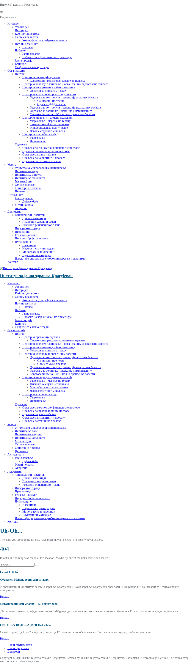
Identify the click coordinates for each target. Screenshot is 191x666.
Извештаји (29, 245)
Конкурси (21, 63)
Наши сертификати (19, 644)
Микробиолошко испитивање (49, 127)
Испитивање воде (26, 171)
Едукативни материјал (36, 255)
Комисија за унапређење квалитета (44, 40)
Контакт (12, 261)
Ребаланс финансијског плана (41, 225)
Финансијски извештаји (30, 214)
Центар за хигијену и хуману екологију (47, 117)
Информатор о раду (27, 228)
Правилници (23, 231)
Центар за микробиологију (39, 134)
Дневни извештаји (34, 218)
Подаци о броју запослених (32, 238)
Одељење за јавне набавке (39, 154)
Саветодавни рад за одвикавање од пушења (57, 80)
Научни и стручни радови (38, 248)
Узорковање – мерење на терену (50, 120)
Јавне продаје (23, 60)
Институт (13, 23)
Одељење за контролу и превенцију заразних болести (64, 97)
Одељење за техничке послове (41, 161)
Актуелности (15, 194)
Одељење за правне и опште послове (46, 151)
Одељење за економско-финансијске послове (51, 147)
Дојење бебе (30, 201)
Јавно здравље (24, 198)
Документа (14, 211)
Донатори (13, 651)
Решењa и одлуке (26, 235)
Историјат (21, 30)
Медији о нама (24, 204)
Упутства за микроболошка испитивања (40, 167)
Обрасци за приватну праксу (48, 90)
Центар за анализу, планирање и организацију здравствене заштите (65, 84)
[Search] (36, 565)
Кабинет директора (27, 33)
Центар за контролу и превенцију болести (49, 94)
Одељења (21, 144)
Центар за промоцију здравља (41, 77)
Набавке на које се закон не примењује (47, 57)
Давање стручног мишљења (47, 131)
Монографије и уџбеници (38, 251)
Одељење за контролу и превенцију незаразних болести (65, 107)
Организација (16, 70)
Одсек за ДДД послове (51, 104)
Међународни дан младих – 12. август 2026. (29, 603)
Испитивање (38, 141)
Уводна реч (22, 27)
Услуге (11, 164)
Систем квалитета (26, 37)
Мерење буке (23, 181)
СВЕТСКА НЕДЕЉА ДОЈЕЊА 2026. (25, 624)
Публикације (23, 241)
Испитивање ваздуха (28, 174)
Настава (27, 47)
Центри (20, 74)
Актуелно (21, 208)
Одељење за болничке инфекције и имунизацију (61, 110)
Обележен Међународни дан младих (24, 579)
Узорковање (37, 137)
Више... (5, 596)
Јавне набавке (31, 53)
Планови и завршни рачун (39, 221)
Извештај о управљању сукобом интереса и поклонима (50, 258)
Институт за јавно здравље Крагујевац (36, 275)
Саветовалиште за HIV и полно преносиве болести (62, 114)
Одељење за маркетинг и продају (43, 157)
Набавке (20, 50)
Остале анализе (25, 184)
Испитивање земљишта (30, 178)
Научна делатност (26, 43)
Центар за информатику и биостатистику (48, 87)
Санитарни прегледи (50, 100)
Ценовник (21, 191)
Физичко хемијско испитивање (49, 124)
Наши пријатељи (18, 648)
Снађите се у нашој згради (32, 67)
